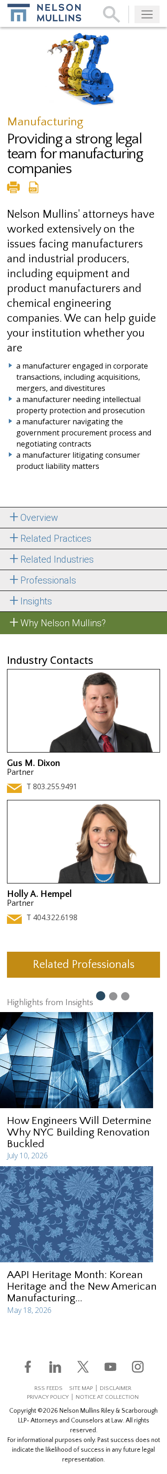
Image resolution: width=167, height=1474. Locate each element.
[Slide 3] (125, 996)
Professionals (48, 580)
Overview (39, 517)
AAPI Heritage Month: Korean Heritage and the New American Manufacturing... (82, 1286)
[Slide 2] (113, 996)
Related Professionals (84, 965)
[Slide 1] (100, 995)
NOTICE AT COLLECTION (107, 1397)
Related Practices (55, 538)
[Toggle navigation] (147, 14)
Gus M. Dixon (33, 763)
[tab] (83, 517)
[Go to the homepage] (44, 12)
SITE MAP (81, 1388)
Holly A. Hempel (39, 894)
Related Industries (57, 559)
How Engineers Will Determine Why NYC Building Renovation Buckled (79, 1132)
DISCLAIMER (115, 1388)
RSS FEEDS (48, 1388)
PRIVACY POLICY (48, 1397)
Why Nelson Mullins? (63, 623)
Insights (36, 601)
